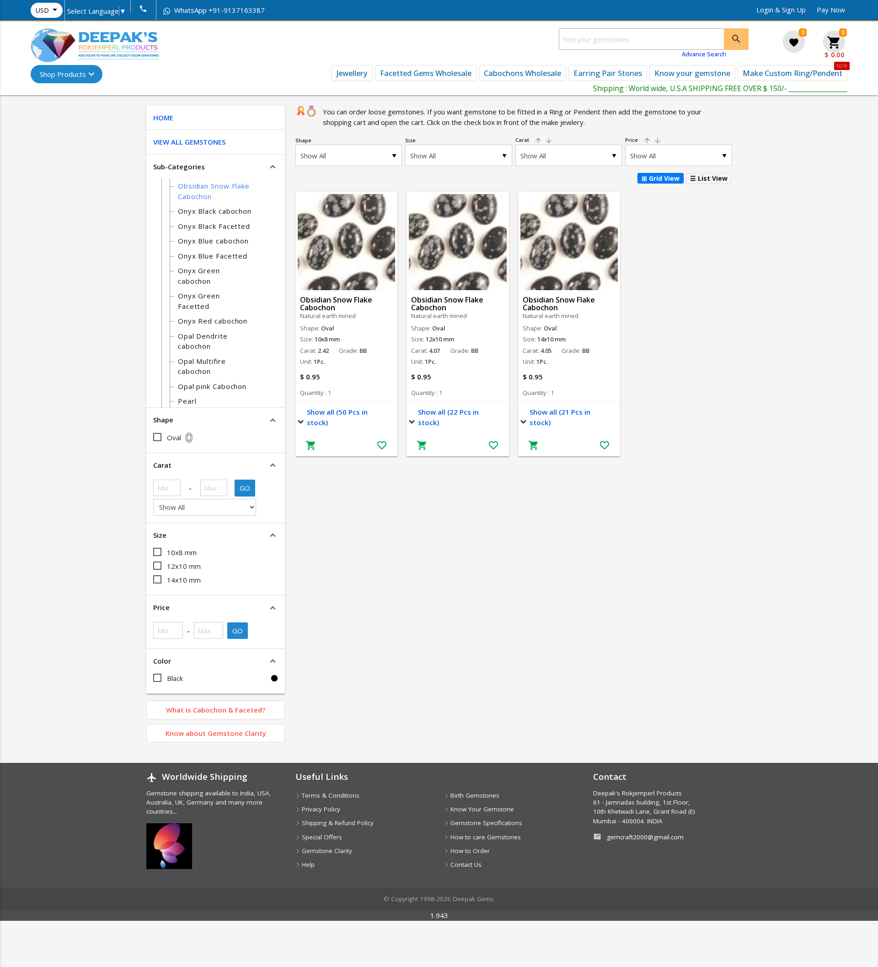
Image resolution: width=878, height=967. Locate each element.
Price (643, 139)
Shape (303, 140)
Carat (534, 139)
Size (410, 140)
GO (245, 487)
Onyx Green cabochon (199, 276)
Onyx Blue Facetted (212, 255)
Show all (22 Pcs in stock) (448, 417)
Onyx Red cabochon (212, 320)
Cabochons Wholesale (522, 73)
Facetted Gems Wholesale (425, 73)
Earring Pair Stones (607, 73)
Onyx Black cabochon (215, 211)
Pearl (187, 400)
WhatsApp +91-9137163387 (218, 10)
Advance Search (704, 54)
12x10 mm (184, 566)
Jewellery (352, 73)
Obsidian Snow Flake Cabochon (214, 191)
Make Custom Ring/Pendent (792, 73)
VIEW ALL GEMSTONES (189, 141)
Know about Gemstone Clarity (216, 733)
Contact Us (465, 864)
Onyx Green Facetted (199, 301)
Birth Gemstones (474, 795)
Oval (174, 437)
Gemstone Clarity (326, 851)
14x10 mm (184, 579)
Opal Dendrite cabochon (203, 341)
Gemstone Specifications (485, 823)
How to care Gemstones (485, 837)
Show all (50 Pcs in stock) (337, 417)
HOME (163, 117)
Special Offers (321, 837)
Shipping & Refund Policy (337, 823)
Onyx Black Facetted (214, 226)
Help (307, 864)
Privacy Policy (320, 809)
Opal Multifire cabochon (202, 366)
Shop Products (63, 74)
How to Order (469, 851)
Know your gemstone (692, 73)
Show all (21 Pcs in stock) (560, 417)
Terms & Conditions (329, 795)
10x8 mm (182, 552)
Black (175, 678)
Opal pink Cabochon (212, 386)
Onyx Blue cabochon (213, 240)
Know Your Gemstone (481, 809)
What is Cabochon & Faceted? (215, 709)
